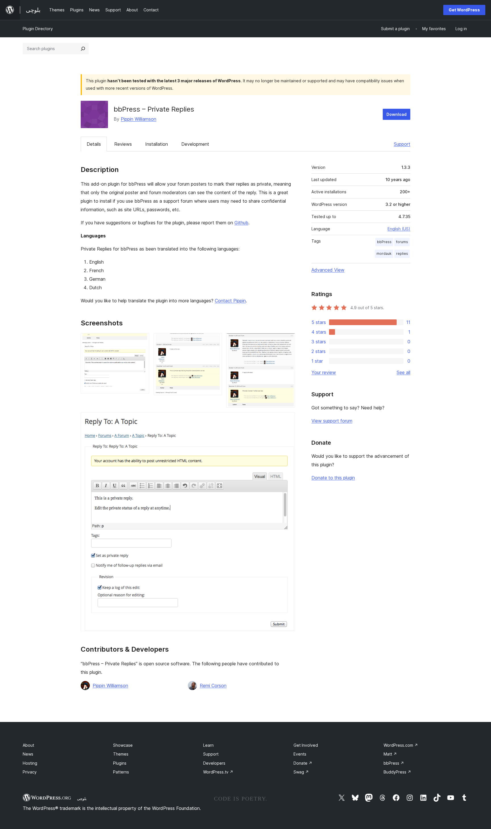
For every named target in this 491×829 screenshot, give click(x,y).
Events (300, 754)
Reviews (123, 144)
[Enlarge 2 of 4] (214, 341)
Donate (303, 763)
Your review (323, 372)
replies (402, 253)
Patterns (121, 772)
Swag (301, 772)
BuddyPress (397, 772)
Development (195, 144)
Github (241, 222)
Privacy (30, 772)
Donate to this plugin (333, 478)
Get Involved (306, 745)
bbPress (384, 242)
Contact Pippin (230, 300)
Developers (214, 763)
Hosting (30, 763)
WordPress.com (401, 745)
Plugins (119, 763)
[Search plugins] (83, 48)
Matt (390, 754)
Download (396, 114)
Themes (120, 754)
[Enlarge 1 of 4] (141, 341)
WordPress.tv (218, 772)
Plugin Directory (38, 28)
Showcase (123, 745)
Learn (208, 745)
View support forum (331, 421)
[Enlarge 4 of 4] (287, 420)
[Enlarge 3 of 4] (287, 341)
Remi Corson (213, 685)
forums (402, 242)
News (28, 754)
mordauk (384, 253)
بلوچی (82, 798)
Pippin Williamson (138, 119)
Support (402, 144)
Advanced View (327, 270)
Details (94, 144)
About (28, 745)
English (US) (399, 228)
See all (403, 372)
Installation (156, 144)
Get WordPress (464, 9)
